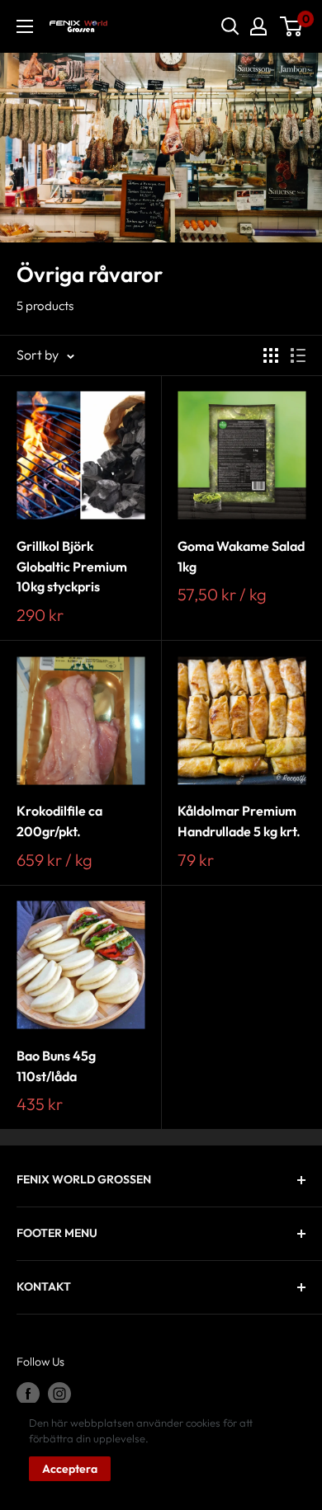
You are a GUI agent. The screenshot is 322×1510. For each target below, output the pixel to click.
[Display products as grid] (270, 355)
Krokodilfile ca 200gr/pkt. (59, 821)
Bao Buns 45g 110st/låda (56, 1065)
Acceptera (69, 1468)
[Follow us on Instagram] (59, 1393)
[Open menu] (25, 26)
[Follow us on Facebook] (28, 1393)
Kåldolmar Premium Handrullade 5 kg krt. (239, 821)
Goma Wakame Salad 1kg (241, 556)
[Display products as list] (298, 355)
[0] (292, 26)
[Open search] (230, 26)
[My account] (258, 26)
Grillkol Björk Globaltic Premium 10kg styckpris (72, 566)
